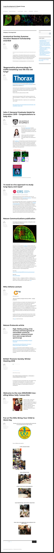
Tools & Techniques (12, 11)
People (25, 11)
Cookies (46, 59)
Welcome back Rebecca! (43, 54)
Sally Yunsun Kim (16, 340)
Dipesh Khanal (21, 340)
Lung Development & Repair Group (14, 6)
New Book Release (42, 50)
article (16, 347)
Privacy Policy (41, 60)
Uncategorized (5, 48)
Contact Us (36, 11)
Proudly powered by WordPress (17, 549)
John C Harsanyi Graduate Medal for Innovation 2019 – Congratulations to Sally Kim (19, 114)
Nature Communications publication (19, 218)
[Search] (50, 33)
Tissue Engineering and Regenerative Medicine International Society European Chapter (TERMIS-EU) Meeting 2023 (45, 52)
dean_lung (4, 46)
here (15, 318)
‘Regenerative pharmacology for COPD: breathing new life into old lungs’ (18, 69)
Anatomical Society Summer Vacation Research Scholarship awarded (17, 38)
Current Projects (20, 11)
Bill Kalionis (26, 340)
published (25, 245)
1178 (30, 280)
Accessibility (42, 59)
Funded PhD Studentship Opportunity (45, 55)
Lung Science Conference (27, 197)
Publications (31, 11)
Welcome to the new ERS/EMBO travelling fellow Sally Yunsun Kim (19, 394)
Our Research (5, 11)
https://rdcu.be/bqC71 (16, 275)
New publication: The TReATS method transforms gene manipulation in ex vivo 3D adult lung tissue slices (45, 48)
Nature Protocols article (13, 325)
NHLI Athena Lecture (12, 287)
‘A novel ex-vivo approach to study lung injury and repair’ (18, 186)
